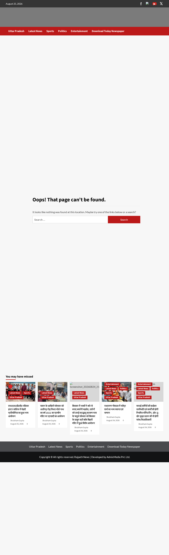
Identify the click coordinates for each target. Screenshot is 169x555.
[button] (161, 31)
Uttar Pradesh (16, 31)
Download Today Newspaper (108, 31)
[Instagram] (148, 3)
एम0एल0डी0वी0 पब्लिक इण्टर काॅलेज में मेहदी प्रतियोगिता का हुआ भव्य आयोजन (18, 411)
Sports (50, 31)
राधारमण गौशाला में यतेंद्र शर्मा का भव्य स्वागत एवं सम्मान (115, 409)
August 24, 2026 (48, 424)
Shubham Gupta (17, 420)
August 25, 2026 (16, 424)
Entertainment (79, 31)
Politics (62, 31)
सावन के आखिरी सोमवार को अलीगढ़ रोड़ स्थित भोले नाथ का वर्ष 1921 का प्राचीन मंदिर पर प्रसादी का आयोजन (52, 411)
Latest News (35, 31)
